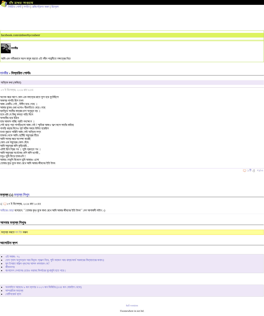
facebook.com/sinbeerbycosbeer (20, 35)
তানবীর (4, 73)
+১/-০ (260, 170)
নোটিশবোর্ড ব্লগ (13, 294)
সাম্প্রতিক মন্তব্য (14, 290)
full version (132, 305)
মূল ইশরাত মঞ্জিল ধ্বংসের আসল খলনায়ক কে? (27, 263)
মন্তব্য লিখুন (21, 195)
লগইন (27, 6)
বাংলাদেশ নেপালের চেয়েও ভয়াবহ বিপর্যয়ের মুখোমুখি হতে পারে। (35, 270)
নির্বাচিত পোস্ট (14, 6)
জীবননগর (9, 267)
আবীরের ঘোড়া (7, 210)
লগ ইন (18, 232)
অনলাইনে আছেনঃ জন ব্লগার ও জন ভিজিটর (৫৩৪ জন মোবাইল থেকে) (43, 287)
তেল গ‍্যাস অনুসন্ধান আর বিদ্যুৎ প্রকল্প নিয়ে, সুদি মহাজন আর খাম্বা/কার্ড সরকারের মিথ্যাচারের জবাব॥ (54, 260)
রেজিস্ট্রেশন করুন (40, 6)
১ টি (249, 170)
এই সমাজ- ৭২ (12, 256)
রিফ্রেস (55, 6)
